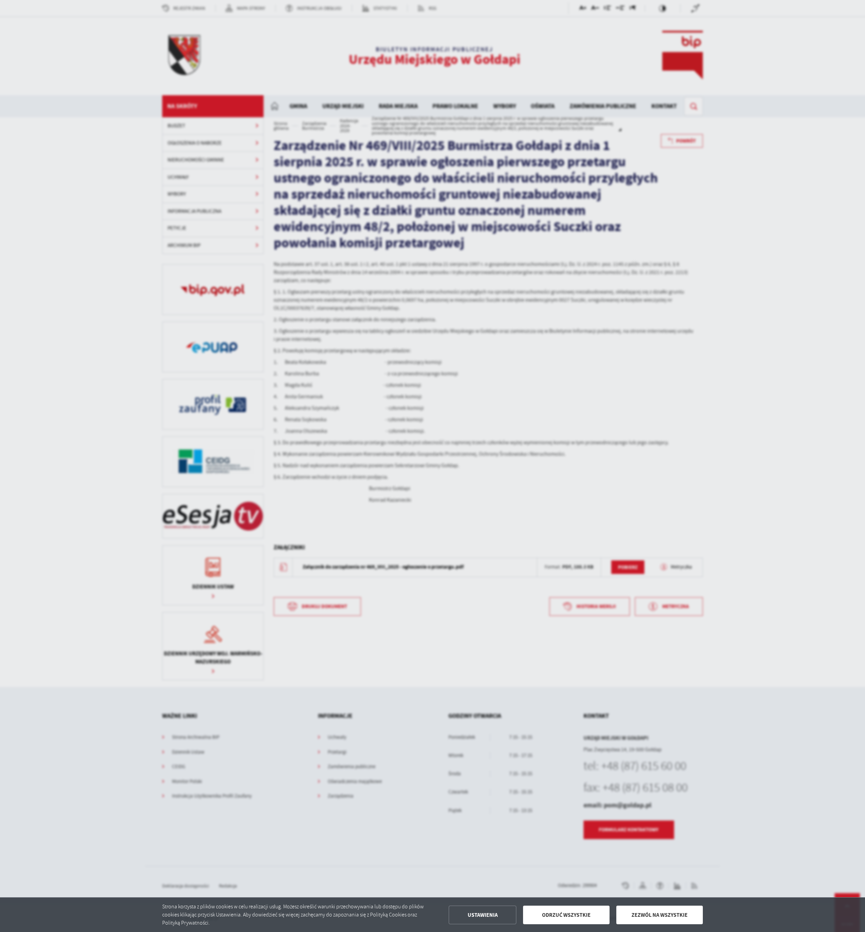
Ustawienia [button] (483, 914)
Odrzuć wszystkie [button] (566, 914)
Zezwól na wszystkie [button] (660, 914)
